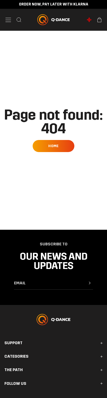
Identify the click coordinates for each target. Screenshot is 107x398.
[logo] (53, 19)
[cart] (99, 19)
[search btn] (18, 19)
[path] (89, 19)
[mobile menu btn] (8, 20)
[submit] (89, 283)
